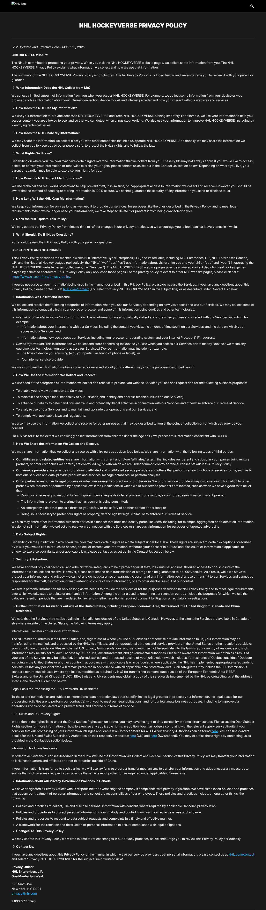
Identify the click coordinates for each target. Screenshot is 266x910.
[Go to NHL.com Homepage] (25, 6)
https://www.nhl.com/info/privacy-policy (40, 277)
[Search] (252, 6)
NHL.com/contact (76, 289)
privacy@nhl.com (24, 893)
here (214, 731)
